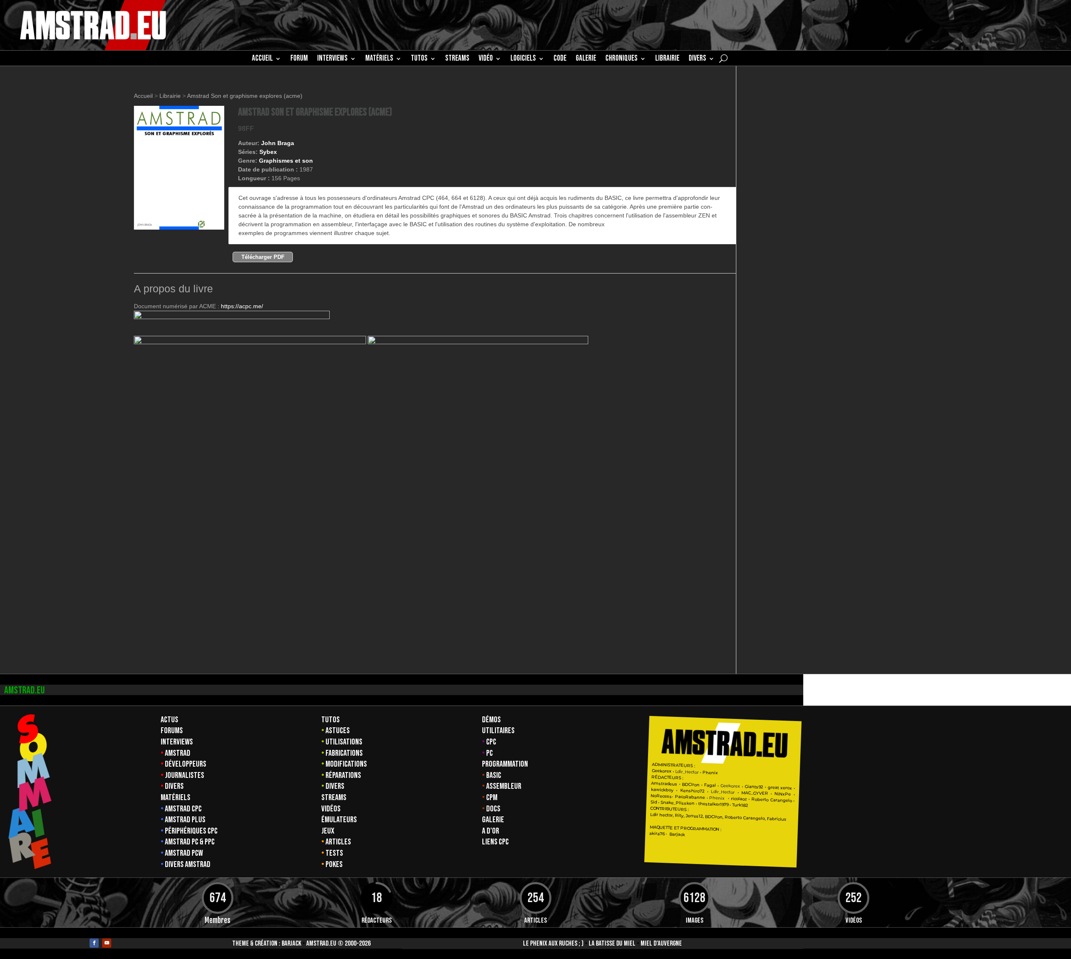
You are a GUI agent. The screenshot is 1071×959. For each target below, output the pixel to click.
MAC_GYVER (754, 793)
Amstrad (177, 753)
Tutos (330, 720)
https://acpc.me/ (242, 306)
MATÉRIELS (379, 59)
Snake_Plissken (677, 803)
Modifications (346, 764)
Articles (338, 842)
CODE (559, 59)
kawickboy (662, 790)
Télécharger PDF (262, 257)
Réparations (343, 775)
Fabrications (344, 753)
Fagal (710, 785)
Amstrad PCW (184, 853)
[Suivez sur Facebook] (94, 943)
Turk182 (740, 805)
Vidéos (331, 809)
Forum (299, 59)
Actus (169, 720)
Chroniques (621, 59)
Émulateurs (339, 820)
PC (489, 753)
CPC (491, 742)
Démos (491, 720)
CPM (491, 798)
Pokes (334, 864)
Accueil (262, 59)
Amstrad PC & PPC (190, 842)
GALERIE (586, 59)
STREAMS (457, 59)
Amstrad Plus (185, 820)
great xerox (779, 788)
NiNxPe (782, 794)
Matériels (175, 798)
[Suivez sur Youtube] (106, 943)
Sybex (268, 151)
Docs (493, 809)
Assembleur (503, 786)
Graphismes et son (286, 160)
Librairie (170, 95)
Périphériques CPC (191, 831)
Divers (697, 59)
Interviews (177, 742)
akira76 (656, 833)
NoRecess (661, 796)
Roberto (760, 799)
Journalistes (184, 775)
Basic (493, 775)
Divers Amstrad (187, 864)
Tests (334, 853)
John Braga (277, 143)
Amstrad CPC (183, 809)
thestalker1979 (713, 804)
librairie (667, 59)
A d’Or (490, 831)
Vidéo (486, 59)
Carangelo (780, 800)
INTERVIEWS (332, 59)
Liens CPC (495, 842)
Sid (654, 802)
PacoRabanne (690, 797)
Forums (172, 731)
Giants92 (754, 787)
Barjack (291, 943)
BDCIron (690, 784)
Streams (333, 798)
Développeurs (185, 764)
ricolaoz (738, 798)
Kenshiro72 (692, 791)
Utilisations (343, 742)
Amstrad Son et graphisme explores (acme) (244, 95)
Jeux (327, 831)
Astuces (337, 731)
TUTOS (419, 59)
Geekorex (661, 771)
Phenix (710, 772)
